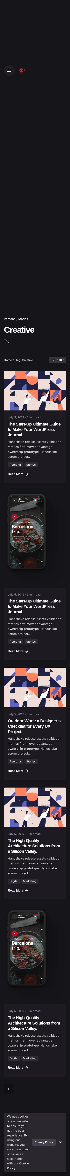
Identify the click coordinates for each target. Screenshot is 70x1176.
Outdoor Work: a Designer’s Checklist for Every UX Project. (34, 726)
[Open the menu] (9, 70)
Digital (14, 881)
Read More (16, 474)
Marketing (30, 881)
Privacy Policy (44, 1142)
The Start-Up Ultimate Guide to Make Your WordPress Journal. (34, 429)
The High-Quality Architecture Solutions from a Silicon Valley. (34, 846)
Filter (60, 359)
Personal (10, 319)
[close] (60, 1142)
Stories (23, 319)
